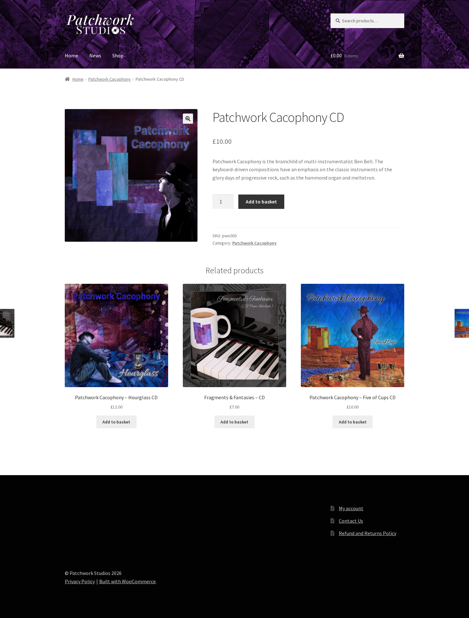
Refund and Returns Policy (367, 533)
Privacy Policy (80, 581)
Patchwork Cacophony (109, 79)
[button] (188, 119)
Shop (117, 55)
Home (71, 55)
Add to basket (261, 201)
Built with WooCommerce (127, 581)
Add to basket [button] (116, 422)
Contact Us (351, 521)
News (95, 55)
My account (351, 508)
